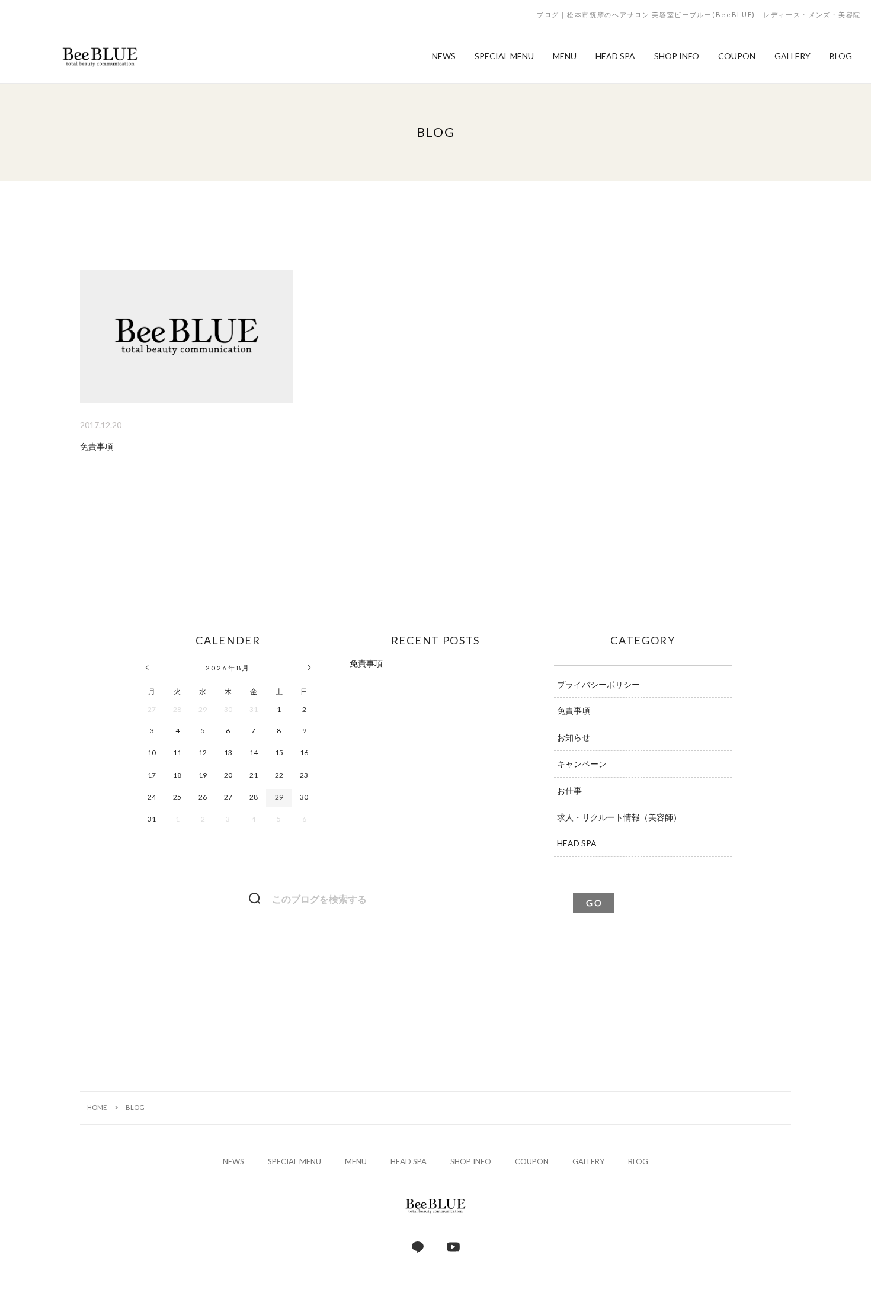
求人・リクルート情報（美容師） (619, 817)
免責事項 (366, 663)
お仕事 (569, 790)
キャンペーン (582, 764)
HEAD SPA (577, 843)
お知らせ (573, 737)
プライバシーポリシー (598, 684)
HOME (97, 1107)
